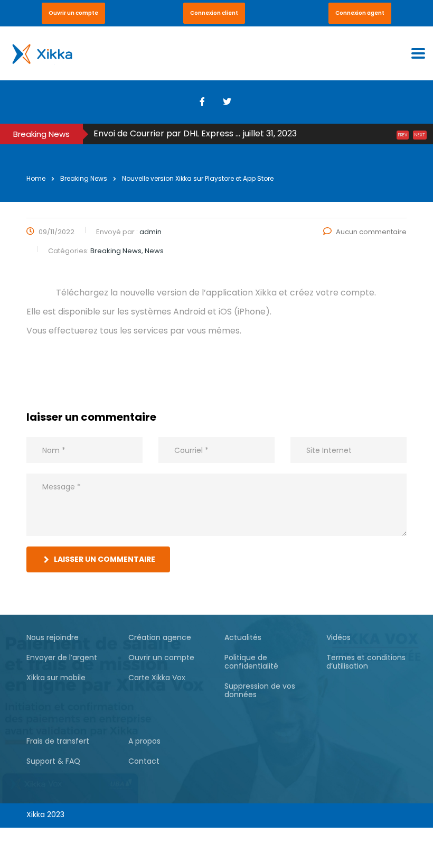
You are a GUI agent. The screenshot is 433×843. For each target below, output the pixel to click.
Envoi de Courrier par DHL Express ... (166, 133)
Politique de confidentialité (251, 661)
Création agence (159, 637)
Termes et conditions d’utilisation (366, 661)
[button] (73, 13)
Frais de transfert (57, 741)
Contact (143, 761)
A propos (144, 741)
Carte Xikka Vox (156, 677)
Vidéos (338, 637)
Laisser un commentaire (104, 559)
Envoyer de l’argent (61, 657)
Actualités (242, 637)
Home (35, 178)
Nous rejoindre (52, 637)
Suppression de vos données (259, 690)
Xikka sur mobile (56, 677)
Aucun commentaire (371, 232)
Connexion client (214, 13)
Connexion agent (359, 13)
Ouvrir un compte (73, 13)
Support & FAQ (53, 761)
